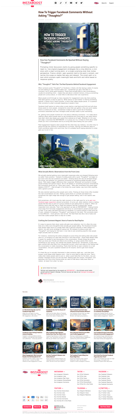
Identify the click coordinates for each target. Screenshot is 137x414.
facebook (103, 372)
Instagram (59, 372)
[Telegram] (76, 3)
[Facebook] (66, 3)
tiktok (81, 372)
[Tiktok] (61, 3)
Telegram (82, 388)
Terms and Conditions (81, 405)
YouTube (58, 388)
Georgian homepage (87, 272)
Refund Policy (80, 409)
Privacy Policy (80, 407)
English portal (47, 273)
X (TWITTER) (104, 388)
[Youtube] (71, 3)
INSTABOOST (71, 270)
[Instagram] (56, 3)
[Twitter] (81, 3)
